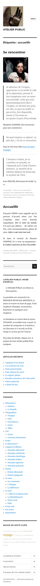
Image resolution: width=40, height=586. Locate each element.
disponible (29, 192)
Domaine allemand (16, 450)
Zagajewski (27, 531)
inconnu (15, 195)
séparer (19, 197)
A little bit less (11, 384)
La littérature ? (11, 444)
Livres (10, 434)
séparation (12, 197)
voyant (20, 531)
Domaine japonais (15, 462)
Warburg (19, 535)
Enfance (11, 406)
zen (27, 535)
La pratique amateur (12, 556)
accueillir (6, 192)
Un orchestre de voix (14, 366)
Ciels (10, 419)
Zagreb (5, 545)
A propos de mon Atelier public (17, 572)
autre (12, 192)
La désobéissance (15, 497)
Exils (10, 503)
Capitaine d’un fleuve (14, 363)
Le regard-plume (12, 375)
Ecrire (7, 441)
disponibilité (19, 192)
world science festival (19, 539)
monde (24, 253)
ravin (30, 253)
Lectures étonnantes (17, 437)
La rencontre (26, 190)
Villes (10, 428)
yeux (17, 542)
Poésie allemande (15, 472)
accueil (32, 250)
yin (10, 539)
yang (5, 531)
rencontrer (30, 195)
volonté (23, 542)
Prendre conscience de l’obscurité (20, 378)
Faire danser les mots (14, 372)
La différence (13, 487)
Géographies (10, 412)
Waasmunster (31, 542)
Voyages (11, 415)
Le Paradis (12, 409)
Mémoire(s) (10, 403)
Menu (33, 19)
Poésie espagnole (15, 475)
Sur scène (9, 509)
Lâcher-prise (23, 250)
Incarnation (8, 561)
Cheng (12, 253)
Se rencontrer (14, 52)
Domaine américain (16, 453)
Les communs (14, 481)
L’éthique (12, 484)
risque (5, 197)
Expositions (10, 513)
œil (14, 535)
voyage (7, 535)
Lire (7, 431)
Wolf (31, 535)
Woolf (9, 531)
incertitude (7, 195)
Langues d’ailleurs (13, 447)
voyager (15, 531)
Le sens (8, 478)
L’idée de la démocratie (18, 494)
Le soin (8, 491)
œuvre (12, 542)
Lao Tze (18, 253)
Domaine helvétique (16, 456)
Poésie (8, 469)
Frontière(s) (13, 422)
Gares (10, 425)
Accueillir (10, 207)
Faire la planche (12, 381)
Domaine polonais (16, 466)
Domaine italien (15, 459)
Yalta (24, 535)
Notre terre (12, 500)
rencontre (22, 195)
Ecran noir (17, 190)
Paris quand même (13, 369)
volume (5, 539)
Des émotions (9, 567)
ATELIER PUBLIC (14, 29)
